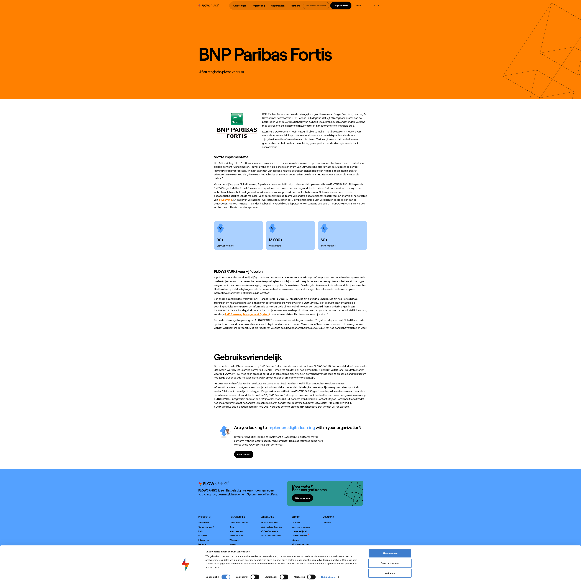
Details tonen (328, 577)
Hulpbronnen (277, 5)
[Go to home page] (213, 483)
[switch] (255, 577)
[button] (239, 5)
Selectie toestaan (390, 563)
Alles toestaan (389, 553)
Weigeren (390, 573)
